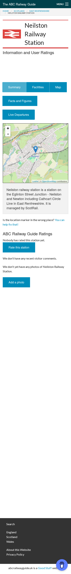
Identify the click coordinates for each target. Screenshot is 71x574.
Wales (10, 541)
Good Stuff (45, 568)
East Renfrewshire (39, 11)
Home (6, 11)
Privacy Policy (15, 554)
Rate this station (19, 247)
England (11, 532)
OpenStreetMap (49, 181)
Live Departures (18, 114)
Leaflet (35, 181)
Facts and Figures (19, 101)
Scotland (19, 11)
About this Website (18, 549)
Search (10, 524)
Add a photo (16, 282)
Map (58, 87)
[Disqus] (35, 369)
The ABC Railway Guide (19, 4)
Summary (14, 87)
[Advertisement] (35, 69)
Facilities (38, 87)
